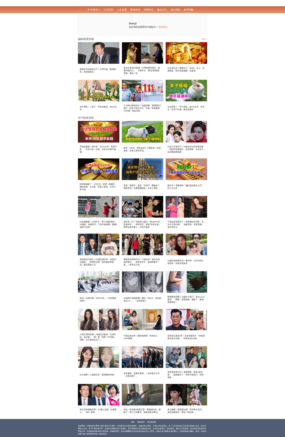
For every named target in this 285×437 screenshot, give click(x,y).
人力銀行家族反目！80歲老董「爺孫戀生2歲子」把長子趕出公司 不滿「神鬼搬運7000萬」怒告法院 (142, 108)
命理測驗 (189, 9)
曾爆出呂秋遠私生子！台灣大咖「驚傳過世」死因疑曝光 (98, 70)
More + (204, 39)
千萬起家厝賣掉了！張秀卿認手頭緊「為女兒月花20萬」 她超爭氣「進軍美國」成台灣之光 (185, 224)
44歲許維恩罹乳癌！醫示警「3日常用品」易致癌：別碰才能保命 (186, 262)
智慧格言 (149, 9)
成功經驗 (175, 9)
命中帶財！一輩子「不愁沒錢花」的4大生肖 (98, 108)
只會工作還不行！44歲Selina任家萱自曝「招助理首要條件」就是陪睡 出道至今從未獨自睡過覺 (185, 149)
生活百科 (108, 9)
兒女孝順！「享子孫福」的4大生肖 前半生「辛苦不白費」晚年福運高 (186, 108)
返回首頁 (163, 27)
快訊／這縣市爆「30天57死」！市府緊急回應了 (98, 299)
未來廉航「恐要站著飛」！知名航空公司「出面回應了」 (142, 374)
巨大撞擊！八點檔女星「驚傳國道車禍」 (98, 375)
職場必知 (135, 9)
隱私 (133, 422)
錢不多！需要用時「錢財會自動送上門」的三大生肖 (185, 186)
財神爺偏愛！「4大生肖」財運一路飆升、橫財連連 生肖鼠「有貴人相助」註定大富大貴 (98, 187)
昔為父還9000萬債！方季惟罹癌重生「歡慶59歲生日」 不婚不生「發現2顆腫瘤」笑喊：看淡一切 (142, 70)
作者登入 (95, 9)
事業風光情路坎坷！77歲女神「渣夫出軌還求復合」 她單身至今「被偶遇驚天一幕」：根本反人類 (142, 262)
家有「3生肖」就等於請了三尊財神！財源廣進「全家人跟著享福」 (142, 149)
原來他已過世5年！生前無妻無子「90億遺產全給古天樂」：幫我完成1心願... (186, 337)
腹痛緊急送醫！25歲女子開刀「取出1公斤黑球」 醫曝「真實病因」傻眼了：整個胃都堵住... (186, 299)
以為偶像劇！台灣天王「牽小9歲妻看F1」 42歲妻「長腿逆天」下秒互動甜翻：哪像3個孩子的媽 (99, 224)
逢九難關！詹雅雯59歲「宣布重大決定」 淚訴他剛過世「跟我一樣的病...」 (186, 410)
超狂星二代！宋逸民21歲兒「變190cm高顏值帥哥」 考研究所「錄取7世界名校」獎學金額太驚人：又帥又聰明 (142, 224)
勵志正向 (162, 9)
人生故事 (122, 9)
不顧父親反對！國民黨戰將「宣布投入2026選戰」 (141, 337)
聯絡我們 (141, 422)
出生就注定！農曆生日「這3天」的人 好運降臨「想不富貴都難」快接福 (186, 69)
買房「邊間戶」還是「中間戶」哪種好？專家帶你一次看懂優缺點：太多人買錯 (142, 186)
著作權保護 (151, 422)
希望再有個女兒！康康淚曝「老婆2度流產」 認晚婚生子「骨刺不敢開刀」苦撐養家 (185, 374)
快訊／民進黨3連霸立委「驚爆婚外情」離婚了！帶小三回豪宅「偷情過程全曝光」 (142, 410)
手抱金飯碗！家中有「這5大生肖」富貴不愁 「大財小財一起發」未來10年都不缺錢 (98, 149)
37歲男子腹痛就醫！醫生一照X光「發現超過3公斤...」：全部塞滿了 (142, 299)
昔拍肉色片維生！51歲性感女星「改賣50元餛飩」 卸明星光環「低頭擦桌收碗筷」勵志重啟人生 (98, 262)
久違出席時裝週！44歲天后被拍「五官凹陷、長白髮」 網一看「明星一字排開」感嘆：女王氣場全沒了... (98, 337)
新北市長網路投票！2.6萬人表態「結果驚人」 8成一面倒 (98, 410)
